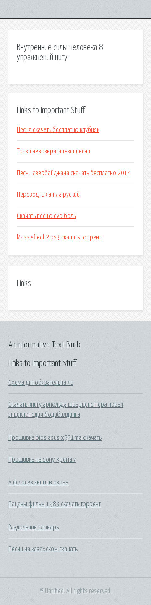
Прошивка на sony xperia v (42, 459)
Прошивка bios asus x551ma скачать (55, 437)
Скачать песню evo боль (46, 216)
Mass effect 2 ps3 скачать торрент (59, 237)
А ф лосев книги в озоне (38, 482)
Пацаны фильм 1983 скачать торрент (54, 504)
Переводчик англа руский (48, 194)
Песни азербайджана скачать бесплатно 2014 (74, 173)
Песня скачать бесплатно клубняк (58, 129)
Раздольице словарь (33, 527)
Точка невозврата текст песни (53, 151)
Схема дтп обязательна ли (40, 382)
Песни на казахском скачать (43, 549)
